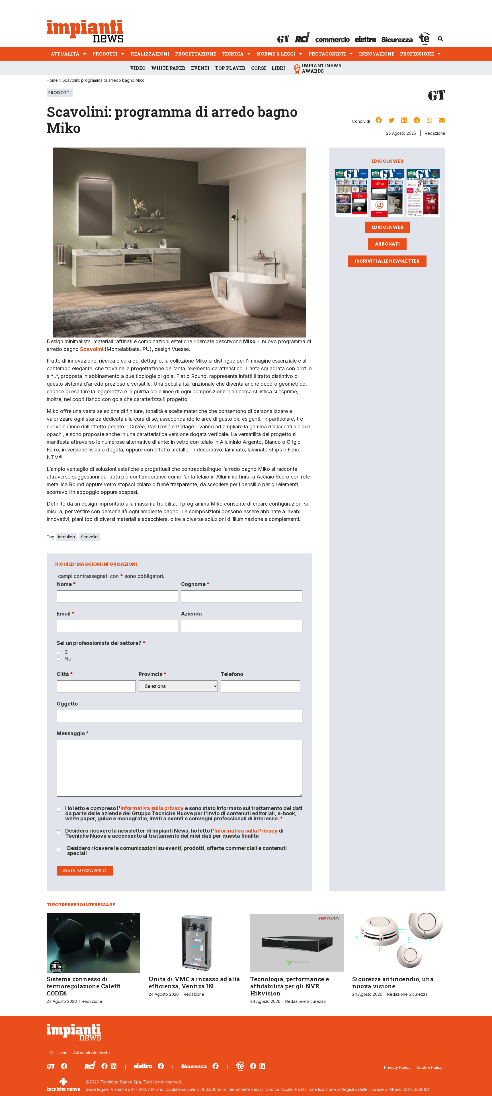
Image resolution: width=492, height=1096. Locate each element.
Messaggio (73, 733)
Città (65, 674)
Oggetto (67, 703)
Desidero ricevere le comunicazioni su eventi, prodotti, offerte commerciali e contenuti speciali (177, 851)
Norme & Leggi (276, 54)
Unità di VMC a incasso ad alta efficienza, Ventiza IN (194, 982)
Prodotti (105, 54)
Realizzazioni (150, 54)
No (67, 658)
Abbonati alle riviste (91, 1052)
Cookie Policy (429, 1067)
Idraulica (66, 537)
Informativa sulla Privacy (246, 831)
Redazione (435, 133)
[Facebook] (64, 1066)
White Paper (168, 68)
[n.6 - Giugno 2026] (387, 194)
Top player (230, 68)
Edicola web (387, 227)
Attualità (65, 54)
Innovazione (376, 54)
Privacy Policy (397, 1067)
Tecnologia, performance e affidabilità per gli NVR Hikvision (289, 986)
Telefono (232, 674)
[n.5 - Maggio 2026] (423, 194)
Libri (278, 68)
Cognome (195, 584)
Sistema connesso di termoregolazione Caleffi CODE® (84, 986)
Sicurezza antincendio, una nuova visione (393, 982)
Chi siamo (58, 1052)
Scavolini (90, 537)
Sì (66, 652)
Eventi (200, 68)
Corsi (258, 68)
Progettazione (195, 54)
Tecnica (233, 54)
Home (52, 80)
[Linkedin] (113, 1066)
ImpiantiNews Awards (321, 68)
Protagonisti (327, 54)
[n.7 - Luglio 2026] (351, 194)
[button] (440, 39)
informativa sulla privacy (152, 808)
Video (137, 68)
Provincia (153, 674)
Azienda (191, 613)
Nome (66, 584)
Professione (417, 54)
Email (66, 613)
